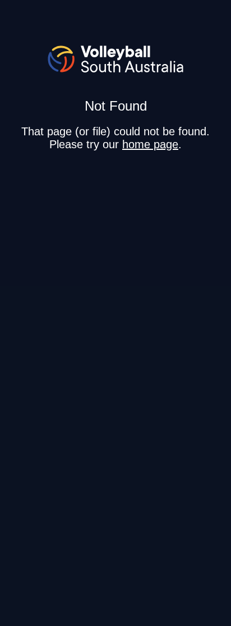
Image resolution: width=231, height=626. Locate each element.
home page (150, 144)
